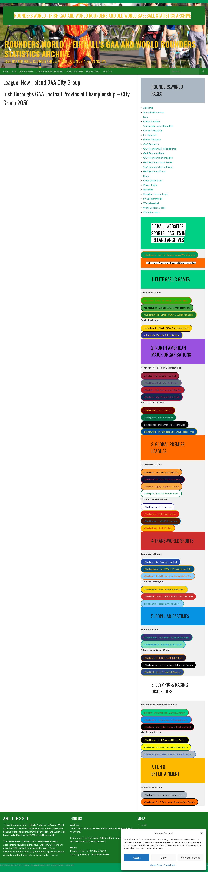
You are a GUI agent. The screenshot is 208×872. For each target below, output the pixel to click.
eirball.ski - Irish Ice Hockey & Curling (162, 390)
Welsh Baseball (151, 203)
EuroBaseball (93, 71)
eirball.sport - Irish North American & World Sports (169, 254)
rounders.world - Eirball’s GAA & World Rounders (168, 314)
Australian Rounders (153, 112)
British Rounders (151, 121)
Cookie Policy (156, 865)
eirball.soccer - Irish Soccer (157, 507)
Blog (14, 71)
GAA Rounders (26, 71)
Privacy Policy (170, 865)
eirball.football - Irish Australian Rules (163, 479)
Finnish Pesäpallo (152, 139)
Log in (144, 824)
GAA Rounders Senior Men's (157, 162)
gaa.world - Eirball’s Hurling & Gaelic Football (166, 300)
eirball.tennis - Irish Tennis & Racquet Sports (166, 637)
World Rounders (75, 71)
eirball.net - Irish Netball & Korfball (161, 472)
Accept (137, 857)
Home (5, 71)
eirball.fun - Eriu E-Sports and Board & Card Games (169, 802)
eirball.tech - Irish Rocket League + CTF (164, 795)
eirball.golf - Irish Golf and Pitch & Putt (163, 658)
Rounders (148, 189)
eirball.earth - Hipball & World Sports (162, 603)
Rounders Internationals (155, 194)
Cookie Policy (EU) (152, 130)
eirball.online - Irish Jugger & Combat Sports (166, 719)
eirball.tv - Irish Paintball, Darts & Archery (164, 712)
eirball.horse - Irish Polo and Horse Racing (165, 740)
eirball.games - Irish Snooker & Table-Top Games (168, 665)
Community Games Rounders (50, 71)
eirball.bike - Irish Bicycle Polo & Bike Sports (166, 747)
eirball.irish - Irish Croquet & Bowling (162, 672)
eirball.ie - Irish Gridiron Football (160, 375)
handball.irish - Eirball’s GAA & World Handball (167, 307)
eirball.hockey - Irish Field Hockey (160, 521)
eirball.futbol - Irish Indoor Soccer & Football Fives (169, 431)
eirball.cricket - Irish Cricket (158, 528)
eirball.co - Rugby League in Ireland (161, 486)
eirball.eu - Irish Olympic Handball (160, 562)
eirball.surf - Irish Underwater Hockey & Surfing (168, 576)
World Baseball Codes (154, 207)
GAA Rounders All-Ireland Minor (159, 148)
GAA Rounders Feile (153, 153)
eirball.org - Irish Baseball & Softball (161, 397)
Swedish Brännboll (152, 198)
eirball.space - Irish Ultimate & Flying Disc (164, 424)
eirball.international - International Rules (164, 589)
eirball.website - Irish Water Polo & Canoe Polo (167, 569)
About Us (107, 71)
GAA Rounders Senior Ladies (158, 157)
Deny (164, 857)
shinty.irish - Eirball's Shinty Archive (161, 335)
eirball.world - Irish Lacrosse (158, 410)
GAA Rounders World (154, 171)
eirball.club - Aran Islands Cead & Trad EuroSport (168, 596)
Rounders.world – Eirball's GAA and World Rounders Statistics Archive (100, 49)
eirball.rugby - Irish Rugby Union (160, 514)
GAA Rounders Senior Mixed (157, 166)
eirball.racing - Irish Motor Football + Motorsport (168, 754)
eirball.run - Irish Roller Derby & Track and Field (167, 726)
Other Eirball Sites (152, 180)
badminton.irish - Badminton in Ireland (163, 644)
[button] (201, 833)
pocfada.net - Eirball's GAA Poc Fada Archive (166, 328)
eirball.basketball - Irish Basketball (161, 383)
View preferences (190, 857)
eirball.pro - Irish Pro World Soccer (161, 493)
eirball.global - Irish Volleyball (158, 417)
